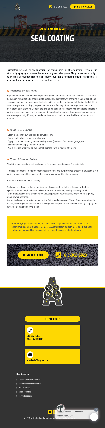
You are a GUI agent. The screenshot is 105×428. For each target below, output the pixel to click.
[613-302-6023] (30, 330)
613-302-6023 (33, 336)
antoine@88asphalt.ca (37, 360)
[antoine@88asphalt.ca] (30, 354)
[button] (4, 7)
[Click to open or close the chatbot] (94, 417)
